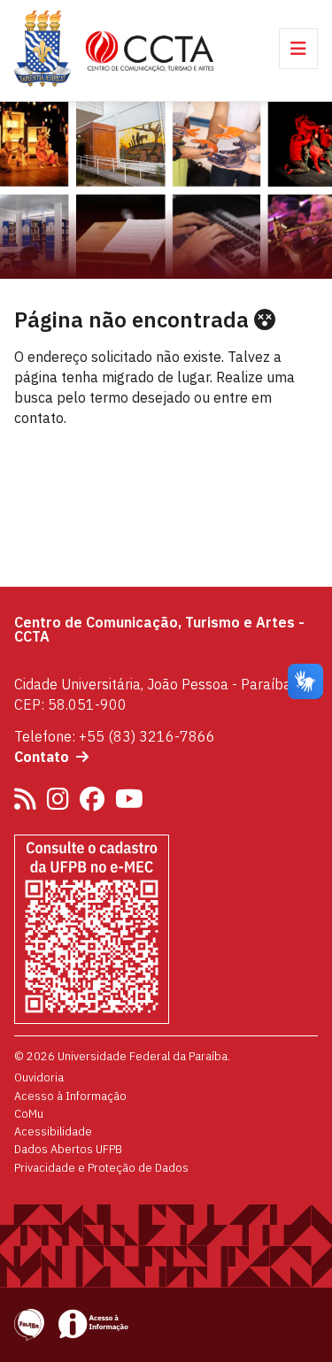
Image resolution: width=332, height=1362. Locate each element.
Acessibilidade (53, 1131)
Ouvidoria (39, 1077)
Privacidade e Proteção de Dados (101, 1167)
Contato (41, 757)
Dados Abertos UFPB (68, 1149)
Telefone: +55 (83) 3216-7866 (114, 736)
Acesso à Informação (70, 1096)
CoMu (28, 1113)
